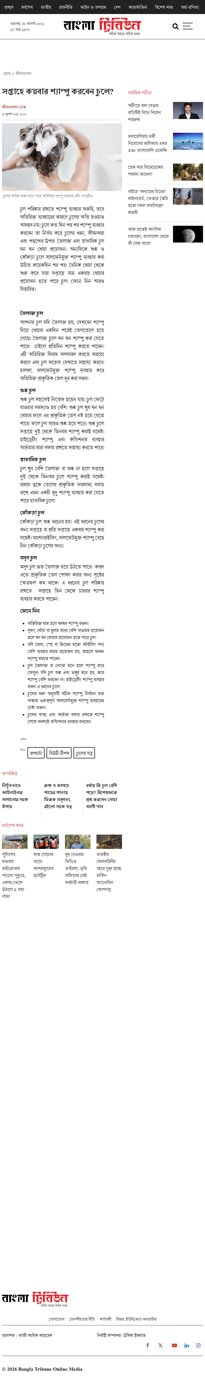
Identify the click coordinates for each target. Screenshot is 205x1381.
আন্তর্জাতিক (137, 7)
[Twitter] (160, 1345)
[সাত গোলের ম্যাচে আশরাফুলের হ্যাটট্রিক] (46, 868)
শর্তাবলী (105, 1319)
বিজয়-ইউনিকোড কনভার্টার (136, 1319)
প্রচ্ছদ (8, 7)
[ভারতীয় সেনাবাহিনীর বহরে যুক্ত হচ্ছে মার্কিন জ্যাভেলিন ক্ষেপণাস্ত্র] (109, 868)
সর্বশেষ (27, 7)
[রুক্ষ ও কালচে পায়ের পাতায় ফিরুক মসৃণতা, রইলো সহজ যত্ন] (62, 798)
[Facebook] (148, 1345)
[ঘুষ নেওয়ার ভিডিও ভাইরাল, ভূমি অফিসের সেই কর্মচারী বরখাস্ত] (77, 868)
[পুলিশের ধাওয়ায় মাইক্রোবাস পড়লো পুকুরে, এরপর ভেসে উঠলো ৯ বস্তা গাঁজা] (15, 868)
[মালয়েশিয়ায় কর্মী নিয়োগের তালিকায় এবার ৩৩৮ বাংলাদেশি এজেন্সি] (165, 146)
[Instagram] (198, 1345)
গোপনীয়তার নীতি (82, 1319)
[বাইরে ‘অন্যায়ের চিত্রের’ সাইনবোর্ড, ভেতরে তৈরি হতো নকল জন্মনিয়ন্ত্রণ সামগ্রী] (165, 205)
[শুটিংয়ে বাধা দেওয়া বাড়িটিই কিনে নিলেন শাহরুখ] (165, 115)
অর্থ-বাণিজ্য (190, 7)
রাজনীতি (65, 7)
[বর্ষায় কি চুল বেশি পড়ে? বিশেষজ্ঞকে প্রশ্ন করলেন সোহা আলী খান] (104, 798)
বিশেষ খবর (164, 7)
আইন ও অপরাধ (93, 7)
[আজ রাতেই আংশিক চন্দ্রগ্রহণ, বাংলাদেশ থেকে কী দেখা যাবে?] (165, 237)
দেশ (117, 7)
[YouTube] (175, 1345)
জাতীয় (46, 7)
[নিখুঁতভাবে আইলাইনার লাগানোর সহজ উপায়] (20, 798)
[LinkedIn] (186, 1345)
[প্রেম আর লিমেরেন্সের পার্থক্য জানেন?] (165, 174)
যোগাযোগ (56, 1319)
